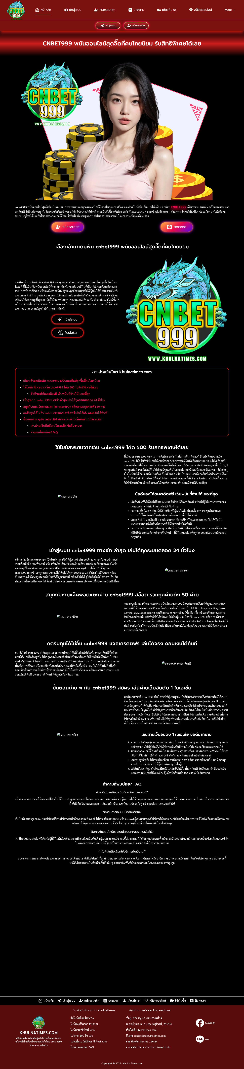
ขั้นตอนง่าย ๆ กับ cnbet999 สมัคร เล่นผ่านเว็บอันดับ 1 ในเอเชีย (62, 419)
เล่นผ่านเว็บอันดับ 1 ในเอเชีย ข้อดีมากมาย (56, 426)
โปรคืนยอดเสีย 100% (82, 1047)
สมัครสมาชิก (107, 9)
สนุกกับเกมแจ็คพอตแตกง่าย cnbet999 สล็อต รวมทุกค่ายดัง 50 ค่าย (64, 406)
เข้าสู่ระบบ (75, 9)
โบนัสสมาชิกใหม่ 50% (83, 1030)
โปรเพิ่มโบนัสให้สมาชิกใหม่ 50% (89, 1041)
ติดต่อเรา (200, 1000)
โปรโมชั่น (180, 1000)
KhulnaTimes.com (39, 1032)
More (228, 9)
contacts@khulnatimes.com (150, 1035)
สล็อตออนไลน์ (203, 9)
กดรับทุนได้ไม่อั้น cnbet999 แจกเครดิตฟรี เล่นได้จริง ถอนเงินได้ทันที (65, 413)
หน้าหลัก (46, 9)
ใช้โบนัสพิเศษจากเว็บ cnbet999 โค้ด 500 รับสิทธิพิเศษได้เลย (60, 387)
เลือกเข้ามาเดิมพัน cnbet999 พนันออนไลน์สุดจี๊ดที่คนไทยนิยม (61, 381)
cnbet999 (178, 207)
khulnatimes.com (147, 1030)
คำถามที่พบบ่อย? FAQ (44, 432)
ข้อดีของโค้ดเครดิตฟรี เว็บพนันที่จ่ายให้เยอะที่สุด (60, 393)
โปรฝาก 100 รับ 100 (82, 1035)
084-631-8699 (148, 1041)
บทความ (138, 9)
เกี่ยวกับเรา (169, 9)
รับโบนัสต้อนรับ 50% (82, 1018)
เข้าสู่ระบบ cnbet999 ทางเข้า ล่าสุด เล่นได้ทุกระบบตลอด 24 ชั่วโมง (64, 400)
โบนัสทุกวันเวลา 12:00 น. (85, 1024)
